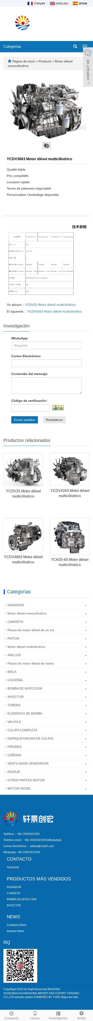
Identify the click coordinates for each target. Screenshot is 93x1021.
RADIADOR (15, 605)
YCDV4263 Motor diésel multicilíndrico (54, 311)
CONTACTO (19, 859)
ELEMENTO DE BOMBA (24, 713)
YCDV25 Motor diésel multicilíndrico (50, 304)
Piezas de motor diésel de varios (30, 663)
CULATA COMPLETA (22, 730)
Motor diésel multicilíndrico (26, 647)
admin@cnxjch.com (42, 846)
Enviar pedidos (24, 420)
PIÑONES (14, 747)
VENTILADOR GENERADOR (28, 763)
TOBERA (13, 705)
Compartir (12, 1018)
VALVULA (14, 722)
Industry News (15, 931)
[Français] (35, 3)
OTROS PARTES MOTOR (26, 780)
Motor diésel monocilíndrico (27, 613)
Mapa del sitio (69, 997)
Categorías (12, 46)
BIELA (11, 672)
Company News (16, 925)
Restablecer (54, 420)
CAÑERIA (14, 755)
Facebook (13, 867)
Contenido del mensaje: (29, 374)
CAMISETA (15, 622)
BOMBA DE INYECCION (24, 688)
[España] (79, 3)
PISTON (13, 638)
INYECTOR (15, 697)
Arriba (81, 1018)
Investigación (58, 1018)
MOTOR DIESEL (19, 788)
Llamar (35, 1018)
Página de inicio (23, 61)
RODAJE (13, 772)
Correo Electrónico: (26, 356)
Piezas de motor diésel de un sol (30, 630)
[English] (58, 3)
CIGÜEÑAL (15, 680)
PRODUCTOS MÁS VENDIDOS (39, 878)
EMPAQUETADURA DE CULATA (30, 738)
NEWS (13, 916)
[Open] (88, 67)
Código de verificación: (29, 400)
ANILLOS (14, 655)
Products (45, 61)
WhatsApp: (19, 338)
